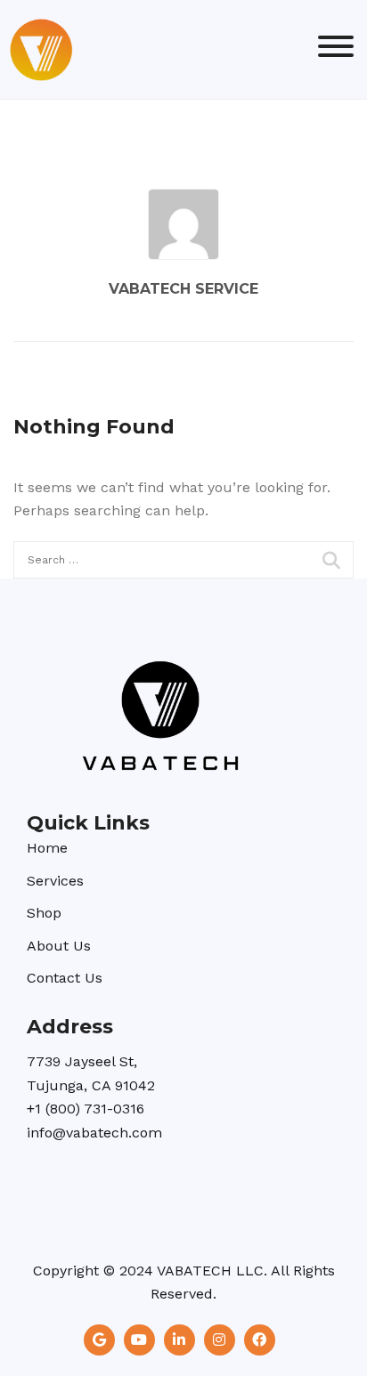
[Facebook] (259, 1340)
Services (55, 880)
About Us (59, 945)
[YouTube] (139, 1340)
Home (47, 847)
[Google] (99, 1340)
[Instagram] (219, 1340)
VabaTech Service (183, 288)
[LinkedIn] (179, 1340)
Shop (44, 912)
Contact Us (64, 977)
